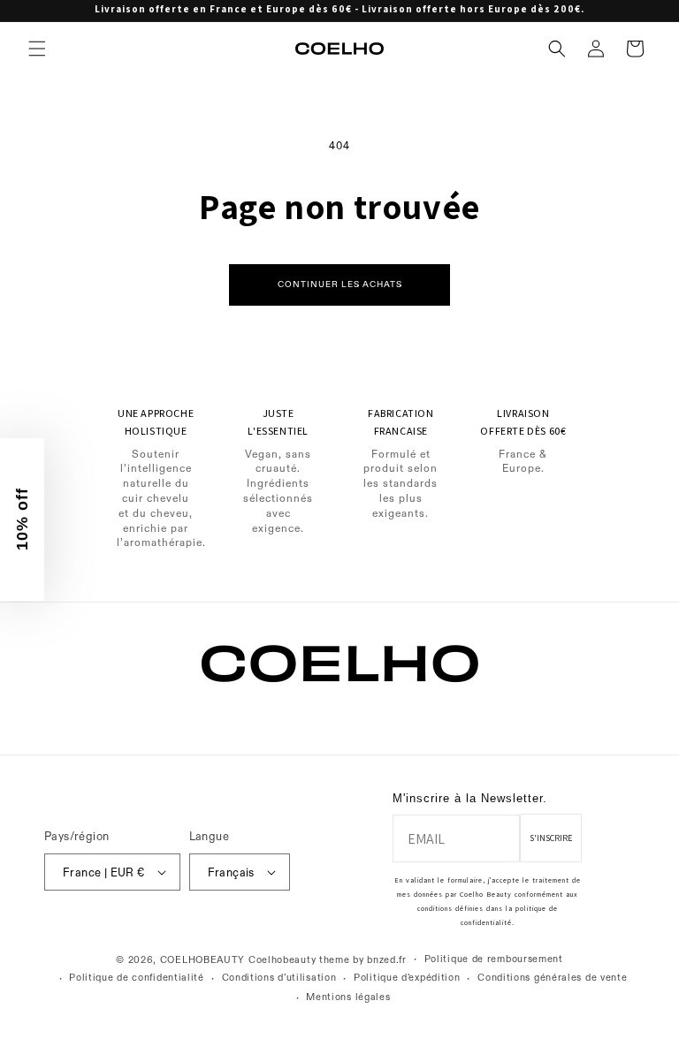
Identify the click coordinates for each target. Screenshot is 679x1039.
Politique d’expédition (407, 977)
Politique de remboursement (493, 959)
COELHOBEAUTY (202, 960)
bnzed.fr (387, 960)
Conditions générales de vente (552, 977)
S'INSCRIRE (551, 838)
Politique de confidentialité (136, 977)
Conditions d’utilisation (279, 977)
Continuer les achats (340, 284)
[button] (37, 48)
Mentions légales (348, 997)
